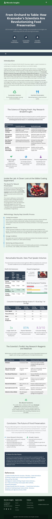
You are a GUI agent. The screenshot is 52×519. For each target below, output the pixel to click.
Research (17, 505)
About (16, 507)
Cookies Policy (30, 507)
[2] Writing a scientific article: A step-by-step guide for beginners (20, 477)
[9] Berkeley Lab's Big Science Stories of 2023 (15, 490)
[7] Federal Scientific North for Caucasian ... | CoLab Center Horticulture (22, 486)
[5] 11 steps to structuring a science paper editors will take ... (19, 482)
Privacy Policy (30, 505)
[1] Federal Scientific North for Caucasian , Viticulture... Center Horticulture (23, 475)
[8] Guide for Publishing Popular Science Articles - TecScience (19, 488)
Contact (17, 510)
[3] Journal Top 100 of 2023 (11, 479)
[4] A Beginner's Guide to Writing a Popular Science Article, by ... (20, 481)
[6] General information (10, 484)
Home (16, 503)
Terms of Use (30, 503)
